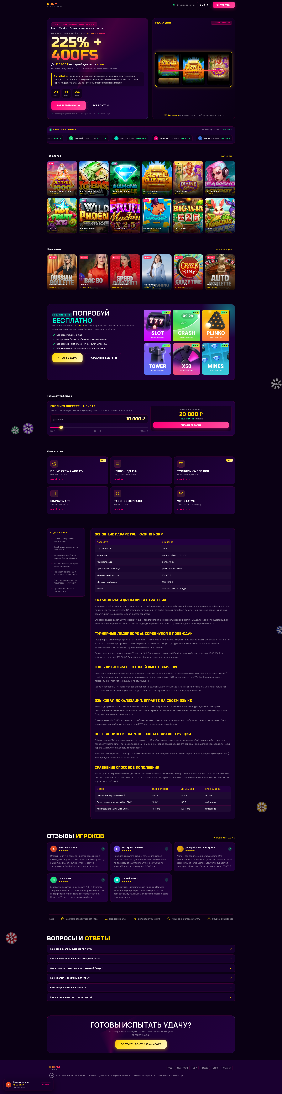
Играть (46, 1085)
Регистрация (224, 4)
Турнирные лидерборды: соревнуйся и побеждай (65, 556)
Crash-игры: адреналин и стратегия (66, 548)
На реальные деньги (103, 357)
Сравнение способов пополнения (64, 589)
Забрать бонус (67, 105)
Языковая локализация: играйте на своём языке (65, 573)
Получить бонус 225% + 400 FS (141, 1044)
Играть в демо (67, 357)
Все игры (226, 156)
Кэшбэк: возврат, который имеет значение (66, 565)
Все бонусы (101, 105)
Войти (204, 4)
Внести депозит (191, 425)
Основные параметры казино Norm (64, 540)
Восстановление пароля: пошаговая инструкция (66, 581)
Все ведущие (224, 249)
